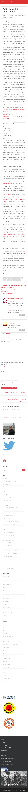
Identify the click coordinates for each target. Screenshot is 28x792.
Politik (10, 17)
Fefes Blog (5, 590)
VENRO (5, 681)
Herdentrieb (6, 598)
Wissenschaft (8, 540)
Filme (7, 494)
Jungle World (6, 656)
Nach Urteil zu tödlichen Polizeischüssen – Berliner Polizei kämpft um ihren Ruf (14, 234)
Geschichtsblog (6, 596)
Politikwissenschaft (10, 551)
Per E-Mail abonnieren (6, 761)
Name (3, 366)
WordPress (22, 790)
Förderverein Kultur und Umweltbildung (12, 641)
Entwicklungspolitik (10, 513)
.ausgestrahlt (6, 625)
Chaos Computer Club (8, 636)
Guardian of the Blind (9, 2)
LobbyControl (6, 664)
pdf (24, 26)
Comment (3, 344)
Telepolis (5, 675)
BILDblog (5, 579)
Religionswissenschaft (11, 553)
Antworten (22, 314)
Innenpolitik (12, 278)
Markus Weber (14, 15)
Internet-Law (6, 601)
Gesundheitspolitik (10, 518)
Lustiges (7, 484)
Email (2, 372)
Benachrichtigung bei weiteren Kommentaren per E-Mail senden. (13, 363)
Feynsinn (5, 593)
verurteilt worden (7, 183)
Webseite (3, 377)
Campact (5, 633)
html (21, 26)
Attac (4, 627)
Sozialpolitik (8, 529)
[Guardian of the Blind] (6, 455)
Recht (20, 280)
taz (4, 672)
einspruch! (5, 587)
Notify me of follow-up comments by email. (12, 382)
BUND (4, 630)
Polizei (16, 280)
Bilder (7, 489)
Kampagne (5, 131)
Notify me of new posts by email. (10, 384)
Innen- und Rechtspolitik (11, 521)
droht (24, 251)
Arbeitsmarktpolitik (10, 507)
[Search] (23, 470)
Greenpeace (6, 647)
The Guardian (6, 678)
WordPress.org (4, 750)
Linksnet (5, 661)
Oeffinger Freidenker (8, 612)
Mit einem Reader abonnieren (8, 758)
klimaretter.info (6, 658)
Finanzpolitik (9, 515)
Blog (6, 478)
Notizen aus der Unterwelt (9, 610)
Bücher (7, 491)
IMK (4, 650)
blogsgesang (6, 582)
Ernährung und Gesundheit (11, 481)
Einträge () (4, 745)
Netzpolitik (8, 527)
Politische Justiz (10, 280)
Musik (7, 497)
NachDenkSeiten (7, 607)
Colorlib (13, 790)
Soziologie (8, 556)
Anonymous (8, 333)
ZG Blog (5, 615)
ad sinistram (6, 576)
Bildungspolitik (9, 510)
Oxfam (4, 670)
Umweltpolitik (9, 532)
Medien (7, 487)
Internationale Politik (10, 524)
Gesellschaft (5, 278)
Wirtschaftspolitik (10, 535)
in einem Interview (9, 84)
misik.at (5, 604)
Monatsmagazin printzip (9, 667)
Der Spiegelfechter (7, 584)
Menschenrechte (19, 278)
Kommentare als (6, 747)
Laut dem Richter (7, 194)
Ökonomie (8, 545)
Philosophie (8, 548)
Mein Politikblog (9, 293)
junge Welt (5, 653)
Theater (7, 500)
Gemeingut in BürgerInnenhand (10, 644)
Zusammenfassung (7, 27)
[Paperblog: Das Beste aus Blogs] (4, 770)
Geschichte (8, 542)
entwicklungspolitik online (9, 639)
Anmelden (3, 742)
